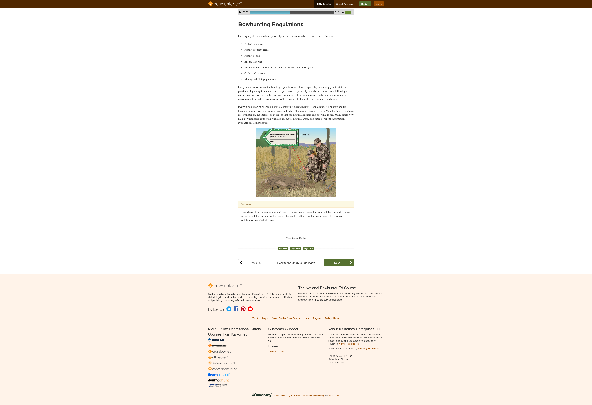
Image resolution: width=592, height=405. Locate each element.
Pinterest (243, 308)
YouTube (250, 308)
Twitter (228, 308)
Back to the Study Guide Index (296, 263)
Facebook (236, 308)
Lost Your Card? (346, 3)
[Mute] (343, 12)
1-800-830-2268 (276, 351)
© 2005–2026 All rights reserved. (287, 395)
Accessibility (306, 395)
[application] (296, 12)
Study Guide (325, 3)
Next (337, 263)
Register (365, 3)
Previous (255, 263)
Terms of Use (333, 395)
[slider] (349, 13)
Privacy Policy (318, 395)
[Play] (240, 12)
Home (306, 318)
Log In (379, 3)
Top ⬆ (255, 318)
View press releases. (349, 343)
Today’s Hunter (332, 318)
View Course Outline (296, 237)
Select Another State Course (286, 318)
